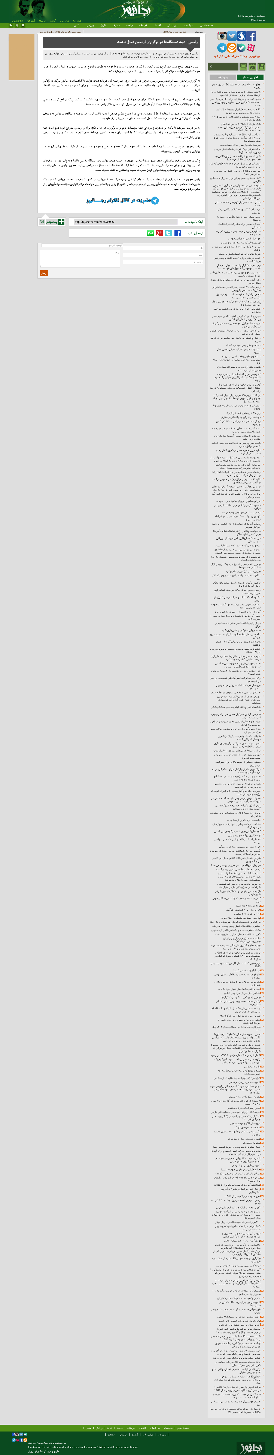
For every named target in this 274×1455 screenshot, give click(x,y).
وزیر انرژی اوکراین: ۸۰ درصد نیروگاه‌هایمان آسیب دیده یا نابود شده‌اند (238, 807)
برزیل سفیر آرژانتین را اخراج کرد (243, 571)
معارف (116, 25)
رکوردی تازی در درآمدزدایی (246, 1165)
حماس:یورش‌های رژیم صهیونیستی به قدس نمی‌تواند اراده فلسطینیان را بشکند (238, 665)
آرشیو (52, 20)
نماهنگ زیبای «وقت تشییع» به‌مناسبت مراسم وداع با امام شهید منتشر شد (237, 1396)
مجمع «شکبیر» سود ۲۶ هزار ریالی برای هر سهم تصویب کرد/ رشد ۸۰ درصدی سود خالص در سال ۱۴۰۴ (235, 1089)
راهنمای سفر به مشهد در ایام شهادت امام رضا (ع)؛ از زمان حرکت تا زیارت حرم (236, 473)
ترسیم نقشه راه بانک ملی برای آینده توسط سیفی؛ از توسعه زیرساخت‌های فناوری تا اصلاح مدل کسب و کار (236, 1215)
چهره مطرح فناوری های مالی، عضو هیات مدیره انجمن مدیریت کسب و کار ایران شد (236, 947)
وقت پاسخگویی (252, 1066)
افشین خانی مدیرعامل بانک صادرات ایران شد (237, 1358)
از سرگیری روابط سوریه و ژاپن (244, 835)
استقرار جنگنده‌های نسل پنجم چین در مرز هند (236, 926)
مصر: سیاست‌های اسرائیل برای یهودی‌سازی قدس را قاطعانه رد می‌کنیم (237, 745)
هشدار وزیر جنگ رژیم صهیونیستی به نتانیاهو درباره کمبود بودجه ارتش (237, 778)
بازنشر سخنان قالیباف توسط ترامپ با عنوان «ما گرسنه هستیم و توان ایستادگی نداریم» (236, 93)
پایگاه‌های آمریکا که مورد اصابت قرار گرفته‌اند (237, 1184)
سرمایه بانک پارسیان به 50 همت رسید (240, 145)
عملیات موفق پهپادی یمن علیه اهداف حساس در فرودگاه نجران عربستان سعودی (236, 800)
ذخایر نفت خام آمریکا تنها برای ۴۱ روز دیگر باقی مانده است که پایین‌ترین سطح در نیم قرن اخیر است (235, 102)
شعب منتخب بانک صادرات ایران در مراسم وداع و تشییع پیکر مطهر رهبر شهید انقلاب (235, 1338)
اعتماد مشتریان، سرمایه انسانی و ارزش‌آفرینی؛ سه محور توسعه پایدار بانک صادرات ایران (236, 1352)
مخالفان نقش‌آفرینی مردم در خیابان (242, 993)
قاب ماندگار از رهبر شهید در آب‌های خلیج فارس (236, 1112)
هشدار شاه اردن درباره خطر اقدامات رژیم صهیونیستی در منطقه (238, 368)
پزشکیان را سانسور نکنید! (247, 970)
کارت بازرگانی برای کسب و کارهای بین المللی (237, 831)
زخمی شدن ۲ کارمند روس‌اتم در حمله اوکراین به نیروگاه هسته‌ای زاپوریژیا (236, 288)
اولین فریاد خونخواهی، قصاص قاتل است (240, 1320)
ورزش (90, 25)
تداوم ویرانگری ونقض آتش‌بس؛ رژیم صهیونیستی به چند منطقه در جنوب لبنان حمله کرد (237, 359)
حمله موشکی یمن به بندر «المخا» (243, 345)
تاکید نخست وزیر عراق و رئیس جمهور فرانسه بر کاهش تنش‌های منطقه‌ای (236, 481)
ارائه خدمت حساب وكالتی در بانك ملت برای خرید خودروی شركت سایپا (238, 1345)
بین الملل (172, 25)
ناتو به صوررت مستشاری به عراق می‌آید (240, 846)
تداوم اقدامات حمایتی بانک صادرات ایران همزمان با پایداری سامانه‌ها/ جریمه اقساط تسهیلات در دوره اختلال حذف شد (239, 876)
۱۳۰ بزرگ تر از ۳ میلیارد (247, 913)
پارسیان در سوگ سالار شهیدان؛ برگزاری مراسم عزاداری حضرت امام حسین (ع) (235, 1410)
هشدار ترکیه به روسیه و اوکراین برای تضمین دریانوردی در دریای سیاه (237, 785)
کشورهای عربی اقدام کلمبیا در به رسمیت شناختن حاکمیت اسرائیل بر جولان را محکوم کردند (237, 377)
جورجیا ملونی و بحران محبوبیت (244, 238)
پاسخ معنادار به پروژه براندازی (245, 1082)
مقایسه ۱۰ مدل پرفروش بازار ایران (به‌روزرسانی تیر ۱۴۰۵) (242, 940)
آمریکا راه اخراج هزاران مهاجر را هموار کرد (238, 611)
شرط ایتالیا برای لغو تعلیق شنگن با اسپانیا (240, 253)
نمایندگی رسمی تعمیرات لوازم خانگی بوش (238, 1265)
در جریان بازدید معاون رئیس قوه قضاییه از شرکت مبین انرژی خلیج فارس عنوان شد (238, 885)
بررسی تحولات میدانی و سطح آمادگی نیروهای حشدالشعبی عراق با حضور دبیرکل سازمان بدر (236, 488)
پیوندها (42, 20)
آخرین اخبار (250, 77)
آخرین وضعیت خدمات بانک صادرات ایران (239, 1298)
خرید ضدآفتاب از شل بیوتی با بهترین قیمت (238, 934)
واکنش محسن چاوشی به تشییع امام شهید (239, 1316)
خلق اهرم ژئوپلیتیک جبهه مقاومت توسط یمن (237, 1078)
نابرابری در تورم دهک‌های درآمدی (243, 909)
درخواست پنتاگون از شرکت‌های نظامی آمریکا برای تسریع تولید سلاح (237, 532)
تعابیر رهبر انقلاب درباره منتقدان (244, 1108)
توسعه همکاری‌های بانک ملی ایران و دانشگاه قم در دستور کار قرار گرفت (236, 1010)
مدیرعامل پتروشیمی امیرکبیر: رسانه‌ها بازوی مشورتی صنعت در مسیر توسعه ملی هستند (237, 551)
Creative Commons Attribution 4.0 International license (106, 1447)
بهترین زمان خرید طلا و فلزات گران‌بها (241, 997)
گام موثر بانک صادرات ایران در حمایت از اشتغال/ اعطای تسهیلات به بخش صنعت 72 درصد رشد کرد (235, 388)
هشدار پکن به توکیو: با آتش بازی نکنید (241, 630)
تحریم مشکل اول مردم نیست (245, 1096)
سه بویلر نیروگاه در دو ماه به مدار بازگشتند (238, 545)
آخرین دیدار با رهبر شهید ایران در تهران (239, 1324)
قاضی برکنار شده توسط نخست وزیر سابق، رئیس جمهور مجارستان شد (238, 296)
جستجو (123, 1434)
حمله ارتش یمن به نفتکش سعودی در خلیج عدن (236, 692)
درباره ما (77, 20)
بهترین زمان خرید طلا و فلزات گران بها (240, 1015)
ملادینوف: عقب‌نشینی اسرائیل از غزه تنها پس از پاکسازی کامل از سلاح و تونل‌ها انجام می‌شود (235, 459)
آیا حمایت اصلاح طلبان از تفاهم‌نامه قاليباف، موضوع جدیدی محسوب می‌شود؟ (238, 111)
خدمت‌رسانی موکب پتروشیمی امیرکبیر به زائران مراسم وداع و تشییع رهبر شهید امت (238, 1330)
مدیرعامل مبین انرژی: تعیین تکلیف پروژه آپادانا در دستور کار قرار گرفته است (236, 1152)
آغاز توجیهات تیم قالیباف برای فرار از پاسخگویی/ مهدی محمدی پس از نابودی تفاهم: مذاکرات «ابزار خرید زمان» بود (235, 1273)
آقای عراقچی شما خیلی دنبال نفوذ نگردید (239, 989)
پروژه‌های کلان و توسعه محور (245, 1123)
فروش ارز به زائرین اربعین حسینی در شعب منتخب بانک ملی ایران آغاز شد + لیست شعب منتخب (236, 1283)
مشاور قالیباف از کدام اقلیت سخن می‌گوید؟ (238, 1173)
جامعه (129, 25)
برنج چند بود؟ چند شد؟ (248, 905)
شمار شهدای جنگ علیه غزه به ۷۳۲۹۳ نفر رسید (235, 1055)
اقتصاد (157, 25)
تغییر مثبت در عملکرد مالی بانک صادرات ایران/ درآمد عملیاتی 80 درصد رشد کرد (236, 658)
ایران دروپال (33, 1451)
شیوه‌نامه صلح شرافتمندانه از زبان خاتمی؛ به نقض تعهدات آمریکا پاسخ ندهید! (238, 158)
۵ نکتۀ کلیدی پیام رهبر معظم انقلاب (242, 1240)
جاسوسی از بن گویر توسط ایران (244, 820)
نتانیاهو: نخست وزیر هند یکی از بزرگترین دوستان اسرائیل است (239, 737)
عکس (77, 25)
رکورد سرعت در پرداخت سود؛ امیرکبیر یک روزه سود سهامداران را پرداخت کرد (237, 1061)
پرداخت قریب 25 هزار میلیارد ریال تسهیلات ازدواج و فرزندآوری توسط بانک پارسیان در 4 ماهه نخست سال (237, 137)
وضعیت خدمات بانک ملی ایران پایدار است (238, 869)
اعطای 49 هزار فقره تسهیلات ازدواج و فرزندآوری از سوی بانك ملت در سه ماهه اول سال (237, 1380)
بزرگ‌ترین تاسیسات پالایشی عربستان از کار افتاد (235, 922)
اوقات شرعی (17, 20)
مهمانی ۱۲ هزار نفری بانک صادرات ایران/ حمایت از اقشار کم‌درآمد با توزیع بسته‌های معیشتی (239, 700)
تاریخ (103, 25)
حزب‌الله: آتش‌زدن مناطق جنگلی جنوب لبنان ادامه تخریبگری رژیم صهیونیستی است (238, 466)
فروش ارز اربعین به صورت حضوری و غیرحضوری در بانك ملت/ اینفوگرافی (241, 1235)
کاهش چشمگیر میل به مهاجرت (244, 1138)
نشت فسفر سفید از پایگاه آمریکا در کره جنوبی (236, 930)
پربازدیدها (223, 77)
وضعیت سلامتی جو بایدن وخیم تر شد (241, 512)
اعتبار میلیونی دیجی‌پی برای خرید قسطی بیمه (237, 1146)
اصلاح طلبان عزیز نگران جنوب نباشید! (241, 1169)
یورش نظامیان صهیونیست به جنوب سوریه (238, 501)
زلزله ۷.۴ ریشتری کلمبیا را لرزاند (243, 413)
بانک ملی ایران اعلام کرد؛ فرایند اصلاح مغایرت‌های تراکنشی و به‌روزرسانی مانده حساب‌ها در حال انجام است (239, 127)
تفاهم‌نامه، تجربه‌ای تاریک (247, 1127)
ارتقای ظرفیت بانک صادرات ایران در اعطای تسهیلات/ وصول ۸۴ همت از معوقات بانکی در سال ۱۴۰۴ (237, 956)
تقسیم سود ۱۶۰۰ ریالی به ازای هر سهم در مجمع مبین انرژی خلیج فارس (238, 1160)
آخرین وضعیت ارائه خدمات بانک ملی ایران (238, 1207)
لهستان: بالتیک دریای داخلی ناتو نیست (240, 242)
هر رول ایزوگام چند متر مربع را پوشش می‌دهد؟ (236, 865)
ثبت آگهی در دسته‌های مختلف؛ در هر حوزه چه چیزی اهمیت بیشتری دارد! (236, 430)
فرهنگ (143, 25)
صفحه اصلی (206, 25)
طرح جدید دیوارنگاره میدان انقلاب (243, 1196)
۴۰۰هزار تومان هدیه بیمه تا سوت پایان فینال (238, 1222)
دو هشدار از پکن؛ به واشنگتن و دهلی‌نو (241, 417)
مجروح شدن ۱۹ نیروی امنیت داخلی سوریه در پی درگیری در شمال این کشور (236, 317)
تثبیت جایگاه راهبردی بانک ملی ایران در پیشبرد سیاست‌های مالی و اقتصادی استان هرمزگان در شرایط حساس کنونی (236, 1048)
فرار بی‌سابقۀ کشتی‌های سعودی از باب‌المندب (237, 750)
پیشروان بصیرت (252, 1142)
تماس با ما (64, 20)
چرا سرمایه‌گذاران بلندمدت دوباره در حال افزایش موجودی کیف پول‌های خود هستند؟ (238, 267)
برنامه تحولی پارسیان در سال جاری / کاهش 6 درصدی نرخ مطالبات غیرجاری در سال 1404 (237, 1388)
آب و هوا (31, 20)
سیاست (188, 25)
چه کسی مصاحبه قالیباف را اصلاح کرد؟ (241, 917)
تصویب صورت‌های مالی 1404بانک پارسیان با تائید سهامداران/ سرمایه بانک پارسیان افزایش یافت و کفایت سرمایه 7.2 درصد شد (236, 1037)
